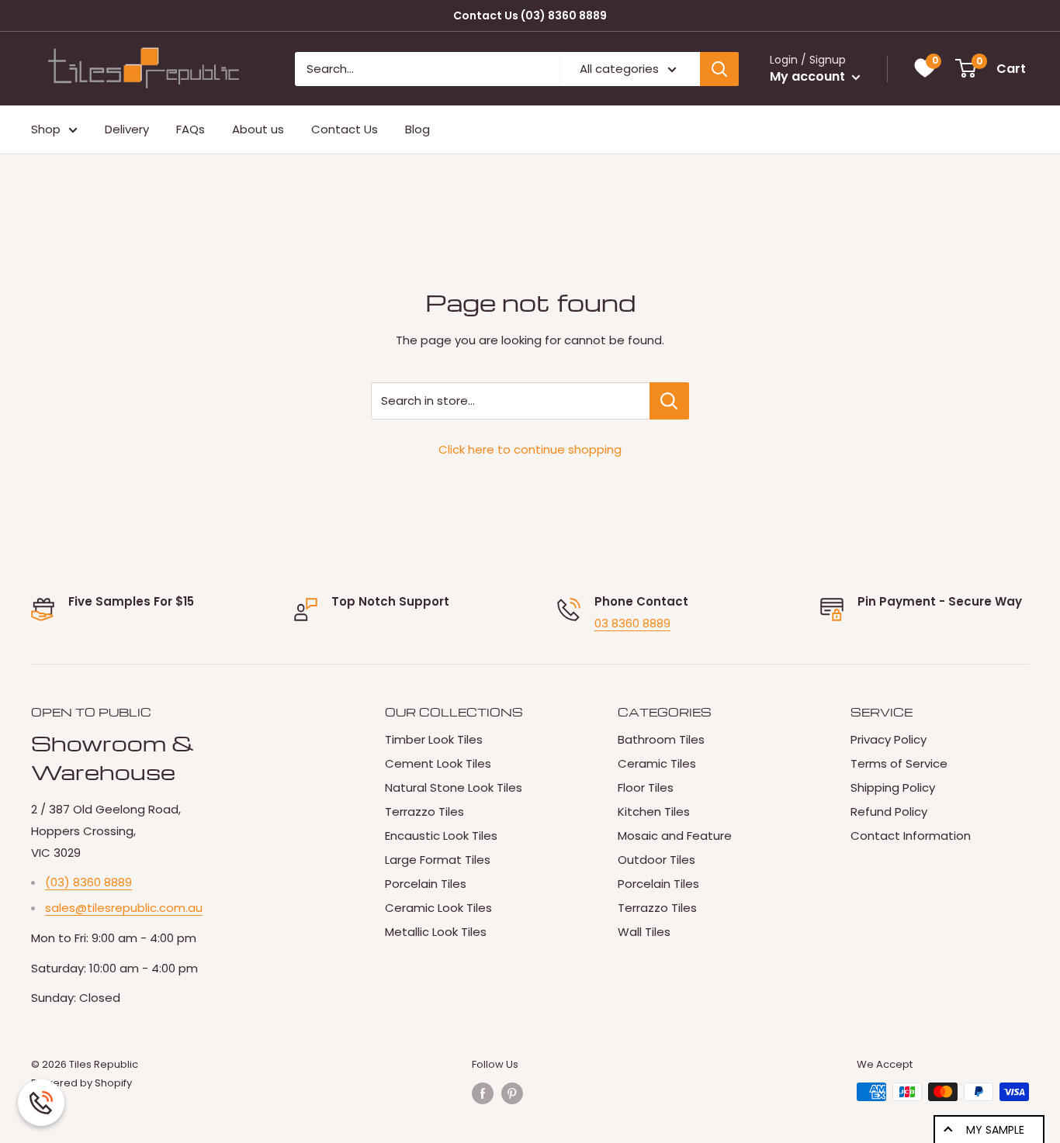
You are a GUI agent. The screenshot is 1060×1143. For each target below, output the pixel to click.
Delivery (127, 129)
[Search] (719, 69)
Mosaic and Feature (675, 835)
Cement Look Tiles (438, 763)
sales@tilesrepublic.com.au (124, 908)
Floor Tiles (646, 787)
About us (258, 129)
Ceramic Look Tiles (438, 908)
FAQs (190, 129)
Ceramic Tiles (657, 763)
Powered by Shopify (81, 1083)
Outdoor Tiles (656, 859)
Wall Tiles (644, 932)
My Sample (995, 1130)
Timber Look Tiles (434, 739)
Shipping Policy (892, 787)
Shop (46, 129)
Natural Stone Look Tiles (453, 787)
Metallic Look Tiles (436, 932)
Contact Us (344, 129)
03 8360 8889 (632, 623)
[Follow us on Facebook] (483, 1093)
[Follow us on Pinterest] (512, 1093)
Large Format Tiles (437, 859)
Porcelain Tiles (425, 883)
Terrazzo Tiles (424, 811)
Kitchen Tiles (654, 811)
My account (809, 76)
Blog (417, 129)
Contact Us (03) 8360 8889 (530, 15)
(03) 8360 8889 (88, 882)
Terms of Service (898, 763)
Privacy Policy (888, 739)
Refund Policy (888, 811)
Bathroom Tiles (661, 739)
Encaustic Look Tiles (441, 835)
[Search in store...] (669, 401)
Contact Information (910, 835)
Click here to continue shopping (530, 449)
